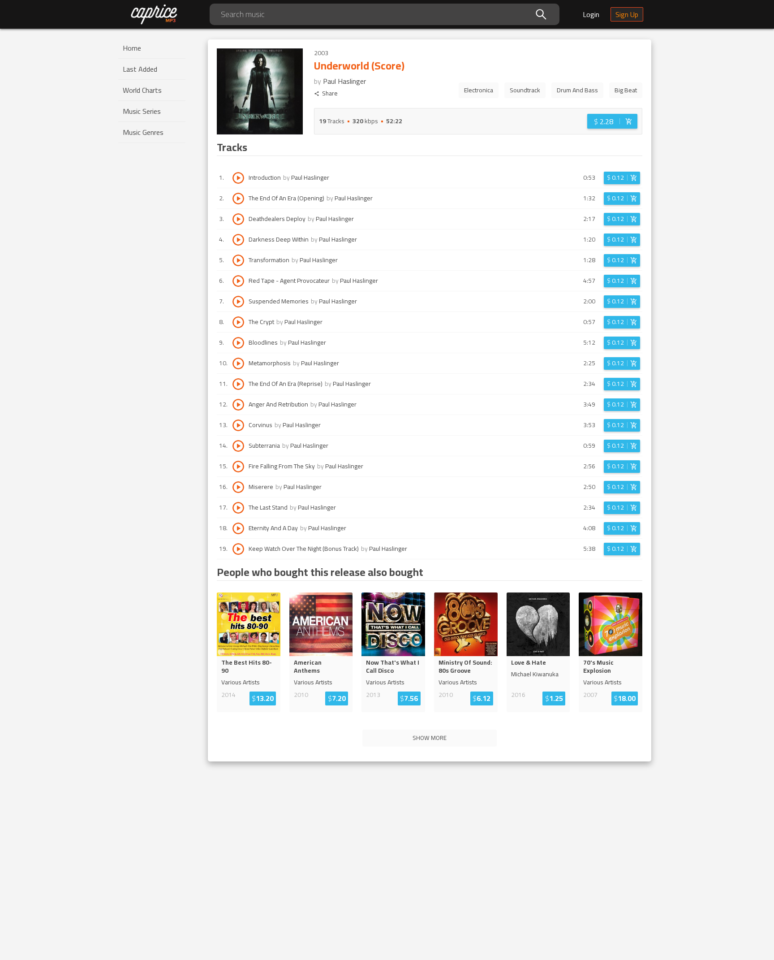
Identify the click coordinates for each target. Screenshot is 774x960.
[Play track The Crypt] (238, 322)
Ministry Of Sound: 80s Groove (465, 666)
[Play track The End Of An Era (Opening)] (238, 198)
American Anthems (308, 666)
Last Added (140, 69)
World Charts (142, 90)
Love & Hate (528, 662)
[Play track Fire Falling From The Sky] (238, 466)
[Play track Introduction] (238, 178)
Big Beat (626, 90)
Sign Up (626, 14)
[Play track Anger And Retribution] (238, 404)
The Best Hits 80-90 (246, 666)
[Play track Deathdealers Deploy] (238, 219)
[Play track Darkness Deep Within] (238, 240)
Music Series (142, 111)
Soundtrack (525, 90)
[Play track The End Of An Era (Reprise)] (238, 384)
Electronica (478, 90)
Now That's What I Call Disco (392, 666)
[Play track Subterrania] (238, 446)
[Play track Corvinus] (238, 425)
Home (132, 48)
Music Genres (143, 132)
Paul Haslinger (344, 81)
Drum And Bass (577, 90)
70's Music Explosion (598, 666)
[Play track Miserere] (238, 487)
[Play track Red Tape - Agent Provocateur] (238, 281)
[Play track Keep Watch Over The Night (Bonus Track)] (238, 549)
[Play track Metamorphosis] (238, 363)
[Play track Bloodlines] (238, 343)
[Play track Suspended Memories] (238, 301)
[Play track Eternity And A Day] (238, 528)
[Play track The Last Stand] (238, 508)
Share (330, 93)
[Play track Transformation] (238, 260)
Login (591, 14)
